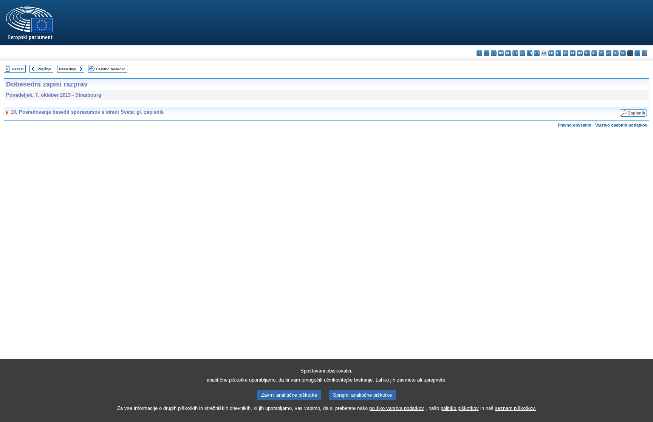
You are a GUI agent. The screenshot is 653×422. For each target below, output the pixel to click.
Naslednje (67, 69)
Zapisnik (636, 113)
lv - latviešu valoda (565, 53)
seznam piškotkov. (515, 408)
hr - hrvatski (551, 53)
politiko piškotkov (460, 408)
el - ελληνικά (522, 53)
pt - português (608, 53)
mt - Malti (587, 53)
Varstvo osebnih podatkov (621, 125)
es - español (486, 53)
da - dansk (501, 53)
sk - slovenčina (623, 53)
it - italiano (558, 53)
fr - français (537, 53)
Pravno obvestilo (574, 125)
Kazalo (18, 69)
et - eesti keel (515, 53)
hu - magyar (580, 53)
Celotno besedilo (110, 69)
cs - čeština (494, 53)
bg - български (479, 53)
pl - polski (601, 53)
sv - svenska (644, 53)
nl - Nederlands (594, 53)
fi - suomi (637, 53)
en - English (529, 53)
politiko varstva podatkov (396, 408)
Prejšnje (44, 69)
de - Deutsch (508, 53)
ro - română (616, 53)
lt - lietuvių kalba (573, 53)
